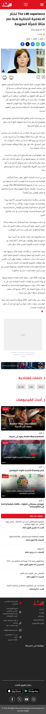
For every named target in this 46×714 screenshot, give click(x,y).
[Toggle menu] (42, 4)
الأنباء (35, 39)
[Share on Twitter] (28, 44)
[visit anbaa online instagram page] (34, 699)
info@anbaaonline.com (10, 630)
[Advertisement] (23, 334)
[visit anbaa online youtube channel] (27, 699)
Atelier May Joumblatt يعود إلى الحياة (26, 436)
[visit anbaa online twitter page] (19, 699)
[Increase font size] (43, 76)
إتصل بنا (41, 612)
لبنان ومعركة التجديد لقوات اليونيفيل (26, 470)
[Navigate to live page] (26, 4)
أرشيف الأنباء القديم (38, 623)
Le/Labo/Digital (23, 710)
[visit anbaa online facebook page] (12, 699)
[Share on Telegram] (43, 44)
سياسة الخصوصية (39, 619)
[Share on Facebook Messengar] (33, 44)
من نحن (41, 609)
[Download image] (3, 71)
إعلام (31, 386)
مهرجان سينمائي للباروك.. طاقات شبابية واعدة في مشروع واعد (22, 505)
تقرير (40, 433)
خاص (41, 39)
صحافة (41, 386)
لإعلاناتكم (41, 616)
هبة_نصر (21, 386)
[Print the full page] (10, 77)
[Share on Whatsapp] (38, 44)
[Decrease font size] (38, 76)
